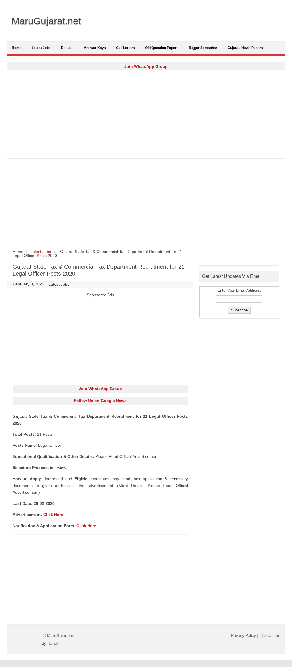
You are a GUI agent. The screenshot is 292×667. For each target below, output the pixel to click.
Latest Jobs (41, 48)
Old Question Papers (162, 48)
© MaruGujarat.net (60, 635)
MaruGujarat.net (46, 20)
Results (67, 48)
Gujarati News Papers (245, 48)
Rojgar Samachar (203, 48)
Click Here (53, 514)
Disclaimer (270, 635)
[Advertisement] (146, 114)
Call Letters (125, 48)
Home (16, 48)
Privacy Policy (243, 635)
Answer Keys (95, 48)
